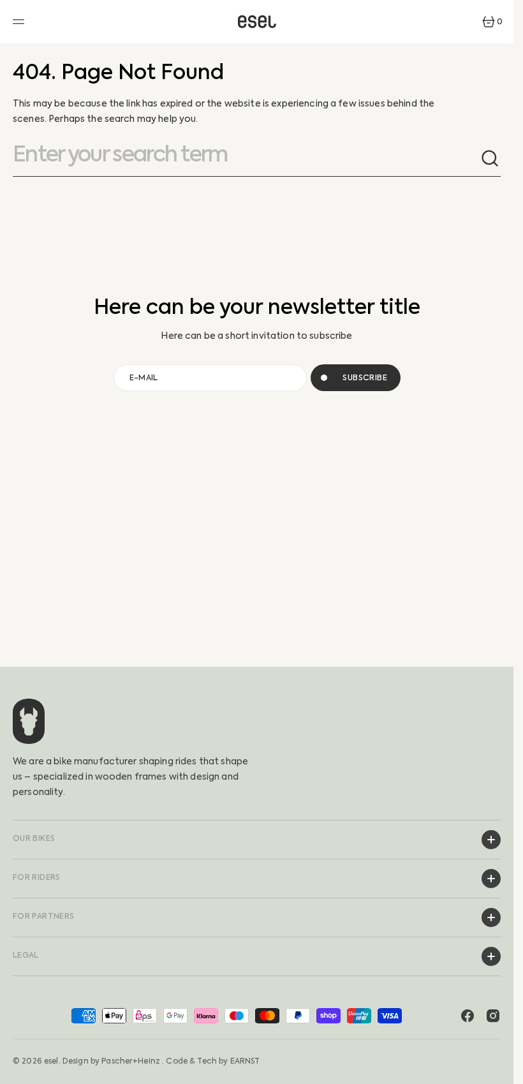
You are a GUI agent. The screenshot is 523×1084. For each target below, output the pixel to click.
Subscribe (365, 377)
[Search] (490, 159)
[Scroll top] (498, 1068)
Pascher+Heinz (130, 1061)
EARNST (245, 1061)
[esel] (257, 21)
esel (51, 1061)
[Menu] (20, 21)
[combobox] (246, 159)
